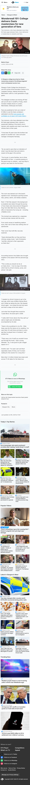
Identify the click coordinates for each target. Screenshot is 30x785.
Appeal (17, 750)
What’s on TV (5, 750)
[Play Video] (15, 45)
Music (13, 407)
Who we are (4, 768)
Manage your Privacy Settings (10, 774)
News (3, 15)
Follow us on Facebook (10, 757)
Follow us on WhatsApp (10, 760)
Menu (5, 2)
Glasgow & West (12, 15)
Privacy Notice (21, 768)
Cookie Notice (12, 770)
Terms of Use (12, 768)
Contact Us (4, 770)
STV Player (4, 748)
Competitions (19, 748)
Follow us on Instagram (10, 763)
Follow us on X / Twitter (10, 754)
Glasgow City (6, 407)
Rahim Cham (5, 62)
